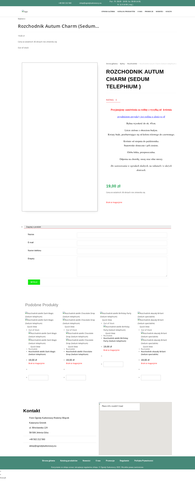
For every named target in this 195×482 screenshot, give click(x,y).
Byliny (122, 63)
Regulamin (124, 461)
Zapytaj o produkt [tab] (33, 227)
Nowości (159, 11)
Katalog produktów (126, 11)
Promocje (149, 11)
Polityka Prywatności (143, 461)
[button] (113, 100)
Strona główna (108, 11)
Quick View (32, 326)
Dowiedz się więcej (38, 378)
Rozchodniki (132, 63)
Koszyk (169, 11)
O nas (140, 11)
